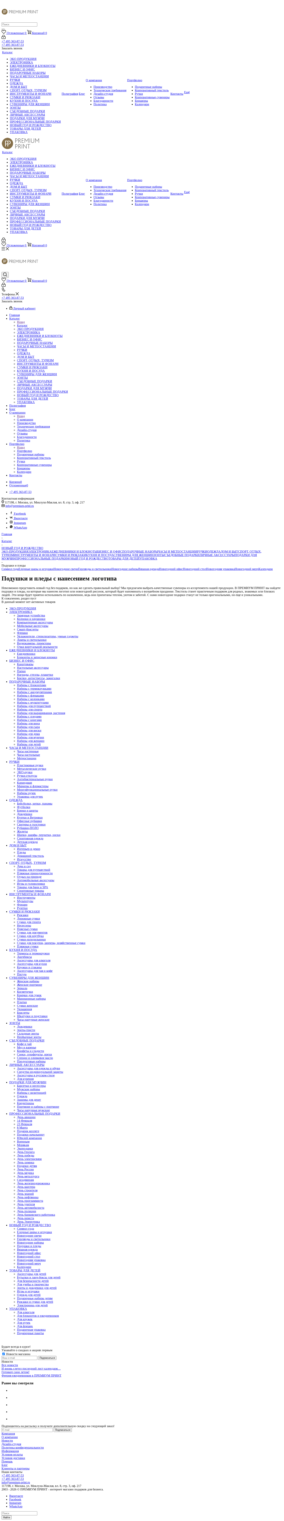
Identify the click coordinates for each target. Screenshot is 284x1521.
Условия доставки (13, 1458)
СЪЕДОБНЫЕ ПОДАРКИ (182, 555)
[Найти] (3, 29)
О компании (25, 419)
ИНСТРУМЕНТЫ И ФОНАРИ (34, 555)
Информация (10, 1451)
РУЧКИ (202, 551)
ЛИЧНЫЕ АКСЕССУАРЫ (217, 555)
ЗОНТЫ (159, 555)
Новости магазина (17, 1354)
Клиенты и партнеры (16, 1468)
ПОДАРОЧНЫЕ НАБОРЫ (140, 551)
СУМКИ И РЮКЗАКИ (70, 555)
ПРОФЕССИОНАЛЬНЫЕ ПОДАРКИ (41, 558)
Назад (21, 322)
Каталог (22, 325)
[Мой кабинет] (4, 37)
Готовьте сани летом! (15, 1372)
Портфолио (24, 451)
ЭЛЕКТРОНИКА (40, 551)
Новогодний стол (194, 569)
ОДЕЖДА (214, 551)
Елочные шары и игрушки (36, 569)
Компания (8, 1433)
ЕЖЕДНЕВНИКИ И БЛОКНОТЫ (74, 551)
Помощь (7, 1461)
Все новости (10, 1365)
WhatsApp (20, 527)
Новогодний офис (171, 569)
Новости (7, 1440)
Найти (6, 1517)
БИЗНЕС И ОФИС (109, 551)
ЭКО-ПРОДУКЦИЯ (15, 551)
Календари (265, 569)
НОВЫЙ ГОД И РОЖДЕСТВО (87, 558)
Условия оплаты (12, 1454)
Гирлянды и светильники (94, 569)
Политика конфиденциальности (23, 1447)
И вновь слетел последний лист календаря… (31, 1368)
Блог (5, 1465)
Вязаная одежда (148, 569)
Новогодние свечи (66, 569)
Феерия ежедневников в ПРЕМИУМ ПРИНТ (31, 1375)
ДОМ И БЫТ (229, 551)
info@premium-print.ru (19, 506)
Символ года (10, 569)
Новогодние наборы (124, 569)
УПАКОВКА (148, 558)
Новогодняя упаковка (220, 569)
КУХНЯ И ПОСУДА (100, 555)
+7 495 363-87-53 (13, 41)
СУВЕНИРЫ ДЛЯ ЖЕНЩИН (134, 555)
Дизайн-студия (11, 1444)
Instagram (20, 523)
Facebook (20, 513)
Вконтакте (21, 518)
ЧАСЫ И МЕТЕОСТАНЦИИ (177, 551)
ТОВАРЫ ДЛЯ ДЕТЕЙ (123, 558)
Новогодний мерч (246, 569)
